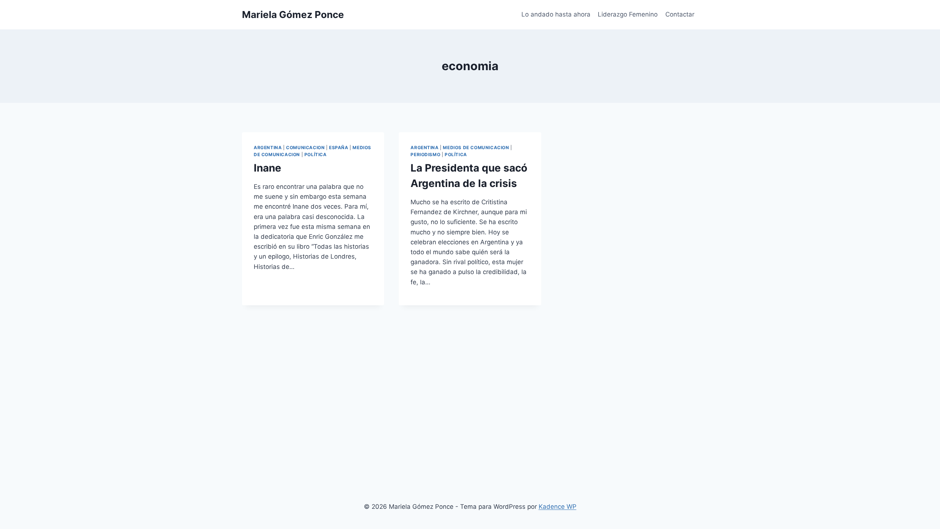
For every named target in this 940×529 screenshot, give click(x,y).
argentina (268, 147)
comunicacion (305, 147)
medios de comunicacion (476, 147)
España (338, 147)
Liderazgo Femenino (628, 14)
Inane (267, 168)
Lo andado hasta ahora (555, 14)
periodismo (425, 154)
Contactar (679, 14)
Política (315, 154)
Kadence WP (557, 506)
